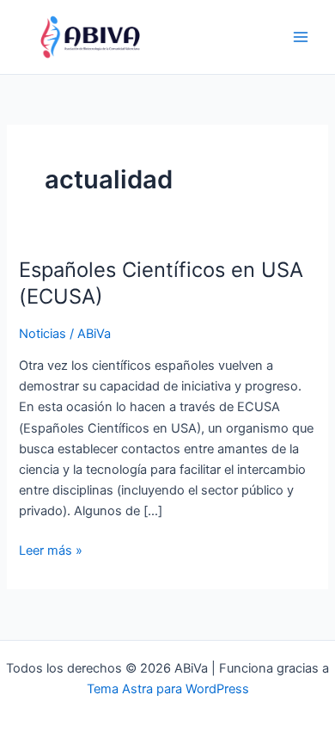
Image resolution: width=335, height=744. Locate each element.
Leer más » (50, 549)
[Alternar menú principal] (300, 37)
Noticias (42, 333)
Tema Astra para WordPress (168, 689)
